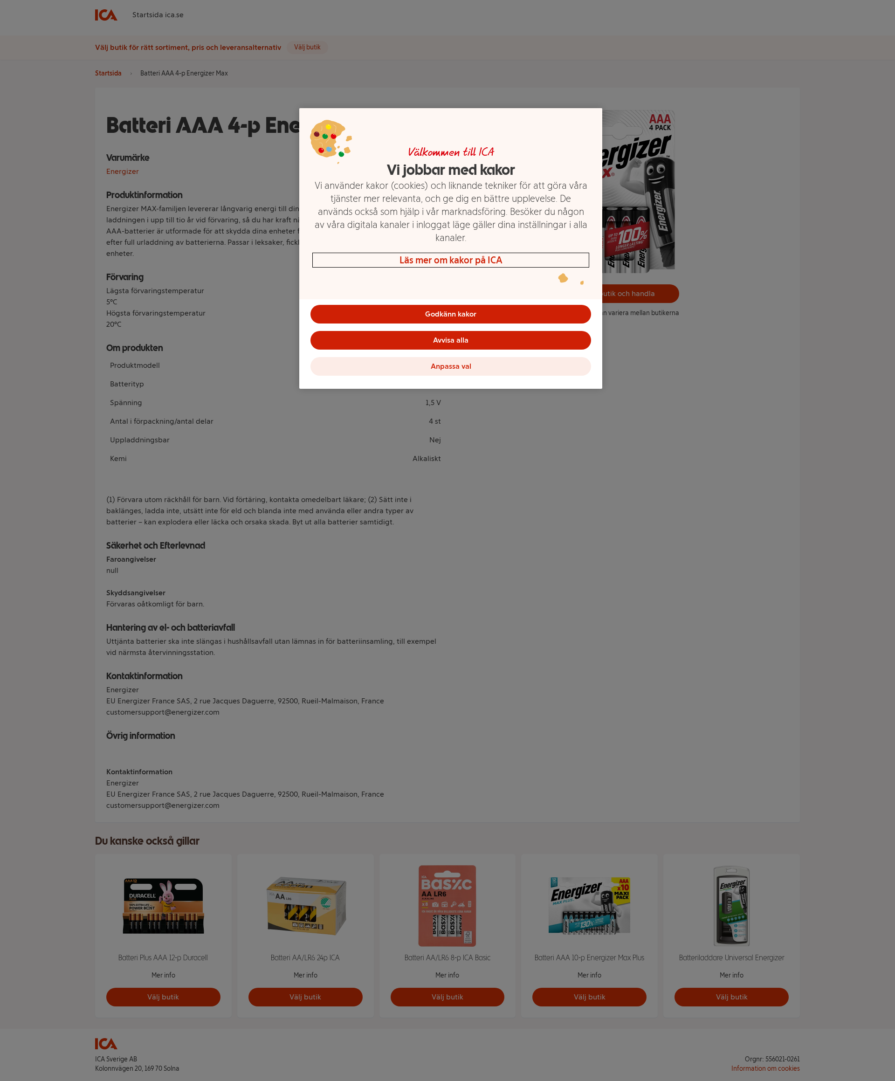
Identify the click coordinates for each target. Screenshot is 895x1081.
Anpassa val (451, 366)
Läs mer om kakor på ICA (451, 260)
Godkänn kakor (450, 314)
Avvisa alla (450, 340)
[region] (450, 248)
